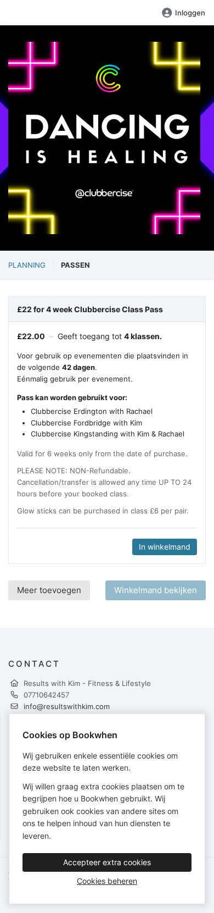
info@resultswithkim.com (67, 706)
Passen (75, 265)
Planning (27, 265)
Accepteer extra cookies (107, 862)
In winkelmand (164, 546)
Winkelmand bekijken (155, 590)
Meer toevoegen (49, 590)
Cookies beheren (107, 881)
